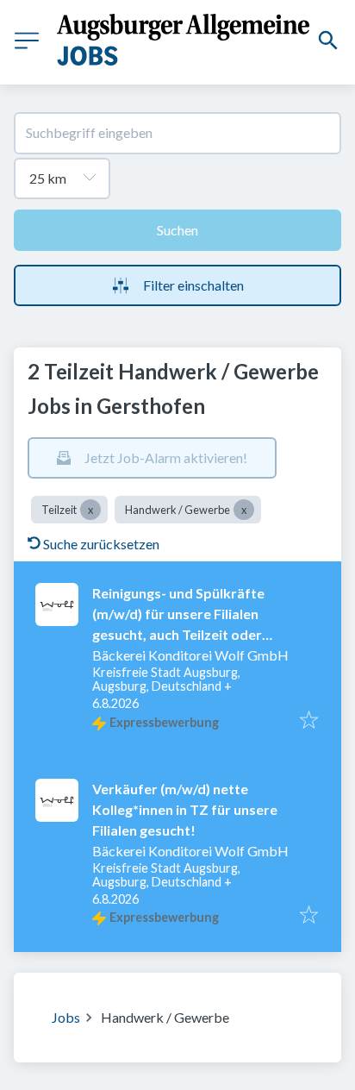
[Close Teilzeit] (90, 509)
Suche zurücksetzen (101, 544)
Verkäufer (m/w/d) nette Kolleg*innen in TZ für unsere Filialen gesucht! (184, 809)
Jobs (66, 1017)
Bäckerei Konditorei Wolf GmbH (190, 655)
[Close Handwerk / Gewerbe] (244, 509)
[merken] (309, 721)
